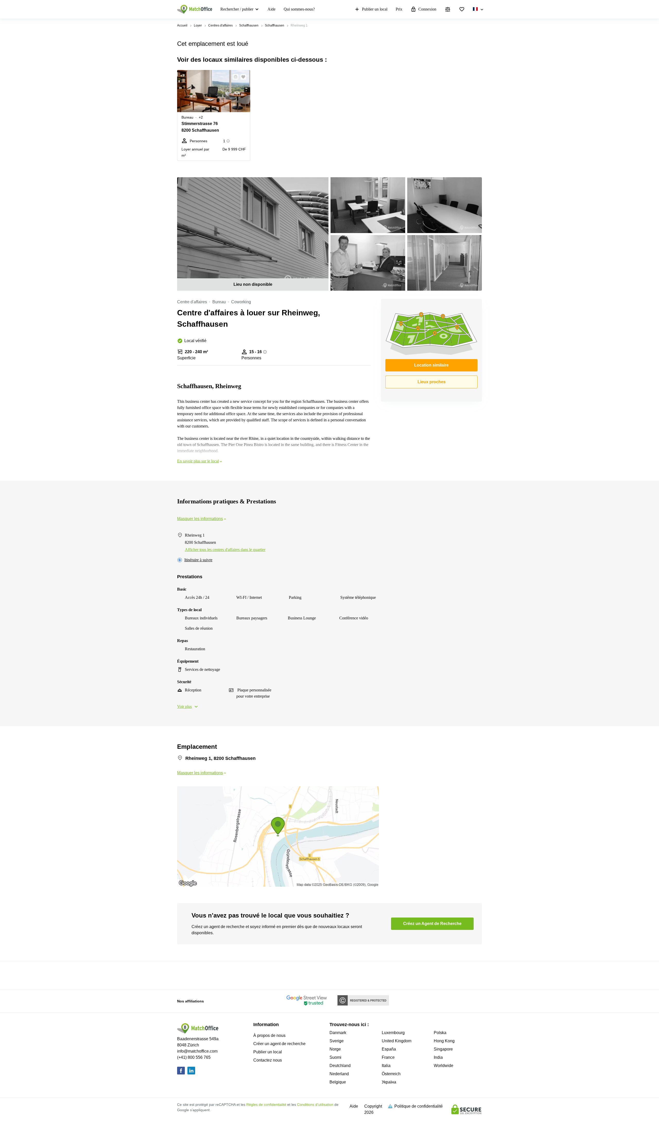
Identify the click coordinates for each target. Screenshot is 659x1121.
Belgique (338, 1082)
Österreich (391, 1074)
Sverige (337, 1041)
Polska (440, 1032)
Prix (399, 9)
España (389, 1049)
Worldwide (443, 1065)
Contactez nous (267, 1060)
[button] (234, 77)
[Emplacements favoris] (462, 9)
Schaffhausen (248, 25)
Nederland (339, 1074)
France (388, 1057)
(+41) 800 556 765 (194, 1057)
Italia (386, 1065)
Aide (271, 9)
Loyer (198, 25)
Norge (335, 1049)
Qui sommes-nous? (299, 9)
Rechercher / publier (236, 9)
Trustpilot (184, 975)
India (438, 1057)
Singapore (443, 1049)
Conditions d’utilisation (315, 1104)
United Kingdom (396, 1041)
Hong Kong (444, 1041)
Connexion (427, 9)
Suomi (335, 1057)
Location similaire (431, 365)
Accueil (182, 25)
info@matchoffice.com (197, 1051)
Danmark (338, 1032)
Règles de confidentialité (266, 1104)
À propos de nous (269, 1035)
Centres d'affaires (220, 25)
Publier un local (374, 9)
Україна (389, 1082)
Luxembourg (393, 1032)
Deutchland (340, 1065)
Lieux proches (432, 382)
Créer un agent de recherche (279, 1044)
